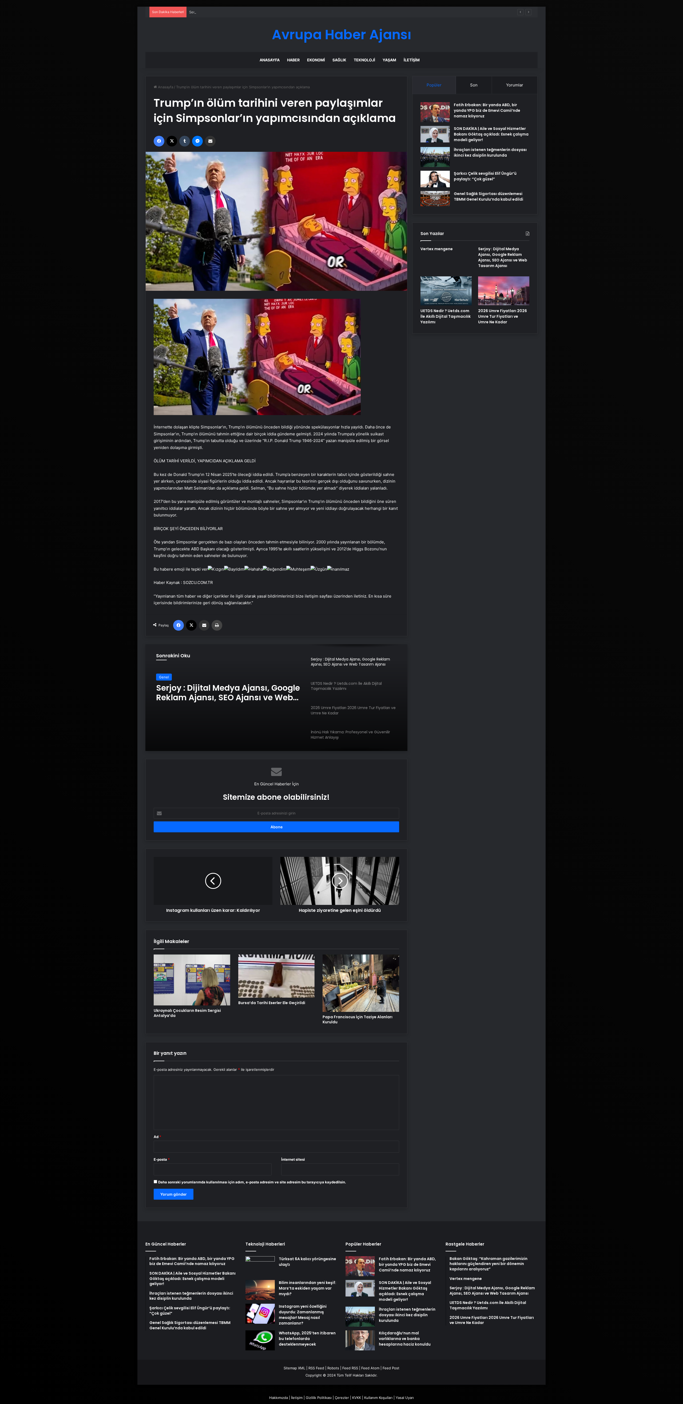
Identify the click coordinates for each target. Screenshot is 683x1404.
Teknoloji (364, 60)
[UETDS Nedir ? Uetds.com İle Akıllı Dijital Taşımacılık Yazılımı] (446, 290)
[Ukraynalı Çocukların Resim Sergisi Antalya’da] (192, 979)
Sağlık (339, 60)
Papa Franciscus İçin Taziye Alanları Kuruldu (357, 1019)
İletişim (412, 60)
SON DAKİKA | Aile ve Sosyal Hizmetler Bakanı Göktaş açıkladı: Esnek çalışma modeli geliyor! (491, 134)
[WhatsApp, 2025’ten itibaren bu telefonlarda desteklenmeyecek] (260, 1340)
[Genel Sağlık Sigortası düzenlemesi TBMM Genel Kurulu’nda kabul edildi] (435, 198)
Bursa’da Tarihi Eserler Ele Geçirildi (271, 1002)
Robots (333, 1368)
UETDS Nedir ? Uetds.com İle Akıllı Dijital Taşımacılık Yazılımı (222, 692)
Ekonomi (316, 60)
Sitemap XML (294, 1368)
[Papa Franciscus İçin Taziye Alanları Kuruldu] (361, 983)
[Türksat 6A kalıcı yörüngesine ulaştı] (260, 1266)
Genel (164, 677)
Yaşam (389, 60)
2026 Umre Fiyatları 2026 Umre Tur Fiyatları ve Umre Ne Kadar (502, 316)
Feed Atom (370, 1368)
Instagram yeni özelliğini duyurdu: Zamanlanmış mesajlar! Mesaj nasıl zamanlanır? (303, 1315)
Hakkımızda (278, 1397)
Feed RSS (350, 1368)
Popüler (434, 84)
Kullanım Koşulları (378, 1397)
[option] (276, 697)
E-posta (162, 1159)
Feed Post (391, 1368)
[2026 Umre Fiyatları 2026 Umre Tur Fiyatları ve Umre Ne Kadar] (503, 290)
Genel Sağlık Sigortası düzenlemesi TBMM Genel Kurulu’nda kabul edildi (488, 196)
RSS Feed (316, 1368)
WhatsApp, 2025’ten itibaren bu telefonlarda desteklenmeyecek (307, 1338)
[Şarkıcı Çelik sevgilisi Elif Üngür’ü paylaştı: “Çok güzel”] (435, 179)
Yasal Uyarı (405, 1397)
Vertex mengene (436, 249)
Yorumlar (514, 84)
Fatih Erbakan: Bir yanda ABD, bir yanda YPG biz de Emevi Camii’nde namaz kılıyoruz (487, 110)
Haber (293, 60)
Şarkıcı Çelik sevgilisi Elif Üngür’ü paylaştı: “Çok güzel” (485, 176)
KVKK (356, 1397)
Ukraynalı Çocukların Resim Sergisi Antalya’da (187, 1013)
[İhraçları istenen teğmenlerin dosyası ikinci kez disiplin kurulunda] (435, 157)
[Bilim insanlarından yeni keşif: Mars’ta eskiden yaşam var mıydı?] (260, 1290)
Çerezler (342, 1397)
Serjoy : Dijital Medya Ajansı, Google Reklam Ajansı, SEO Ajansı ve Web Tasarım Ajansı (260, 12)
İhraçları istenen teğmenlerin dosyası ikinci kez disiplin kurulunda (490, 152)
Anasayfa (270, 60)
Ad (157, 1137)
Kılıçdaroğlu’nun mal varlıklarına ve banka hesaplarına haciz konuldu (405, 1338)
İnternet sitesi (293, 1159)
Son (474, 84)
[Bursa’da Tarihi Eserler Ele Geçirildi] (276, 976)
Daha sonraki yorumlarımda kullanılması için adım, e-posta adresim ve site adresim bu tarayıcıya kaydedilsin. (252, 1182)
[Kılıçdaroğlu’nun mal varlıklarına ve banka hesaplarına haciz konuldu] (360, 1340)
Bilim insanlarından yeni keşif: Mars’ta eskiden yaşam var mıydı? (307, 1288)
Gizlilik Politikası (319, 1397)
